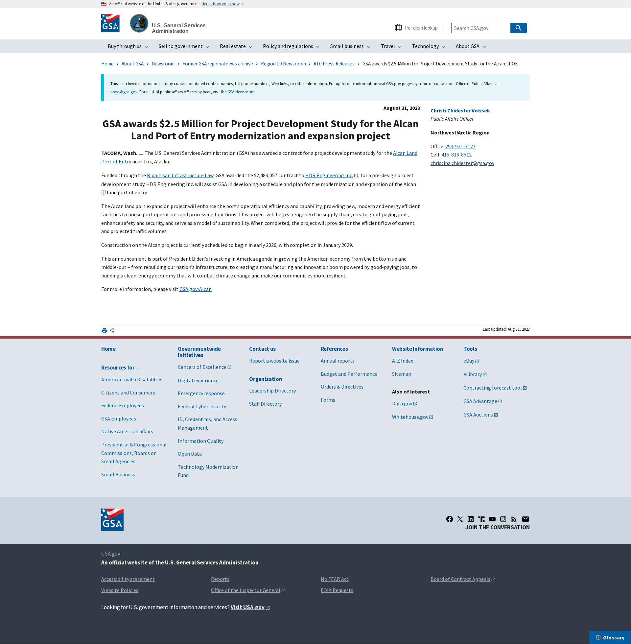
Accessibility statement (128, 579)
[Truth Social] (481, 519)
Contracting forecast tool (492, 387)
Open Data (190, 453)
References (334, 348)
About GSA (473, 48)
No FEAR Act (335, 579)
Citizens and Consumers (128, 392)
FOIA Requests (337, 590)
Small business (352, 48)
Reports (220, 579)
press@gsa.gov (123, 91)
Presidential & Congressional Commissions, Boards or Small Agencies (134, 453)
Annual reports (338, 360)
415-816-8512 (456, 154)
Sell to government (186, 48)
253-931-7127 (460, 146)
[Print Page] (104, 330)
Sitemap (401, 373)
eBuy (468, 360)
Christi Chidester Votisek (460, 110)
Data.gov (402, 403)
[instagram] (503, 519)
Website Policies (119, 590)
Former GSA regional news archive (217, 63)
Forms (328, 399)
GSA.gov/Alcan (195, 289)
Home (107, 63)
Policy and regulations (293, 48)
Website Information (417, 348)
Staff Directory (265, 403)
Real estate (238, 48)
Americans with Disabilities (131, 379)
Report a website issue (274, 360)
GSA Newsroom (241, 91)
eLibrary (472, 374)
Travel (393, 48)
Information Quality (200, 441)
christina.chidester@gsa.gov (462, 163)
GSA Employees (118, 418)
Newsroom (163, 63)
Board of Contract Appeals (460, 579)
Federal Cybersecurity (202, 406)
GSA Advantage (480, 401)
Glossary (613, 637)
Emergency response (201, 393)
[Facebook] (449, 519)
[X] (460, 519)
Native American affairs (127, 431)
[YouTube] (492, 519)
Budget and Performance (349, 373)
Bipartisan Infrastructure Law (180, 175)
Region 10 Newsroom (283, 63)
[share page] (111, 331)
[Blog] (514, 519)
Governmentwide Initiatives (199, 352)
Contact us (262, 348)
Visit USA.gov (248, 607)
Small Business (118, 474)
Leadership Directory (272, 390)
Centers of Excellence (202, 367)
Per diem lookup (421, 28)
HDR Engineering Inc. (329, 175)
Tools (470, 348)
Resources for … (121, 367)
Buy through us (130, 48)
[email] (526, 519)
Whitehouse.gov (410, 417)
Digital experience (198, 380)
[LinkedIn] (470, 519)
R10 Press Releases (334, 63)
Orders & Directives (342, 386)
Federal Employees (122, 405)
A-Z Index (402, 360)
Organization (265, 379)
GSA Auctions (478, 414)
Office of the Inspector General (245, 590)
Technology (430, 48)
